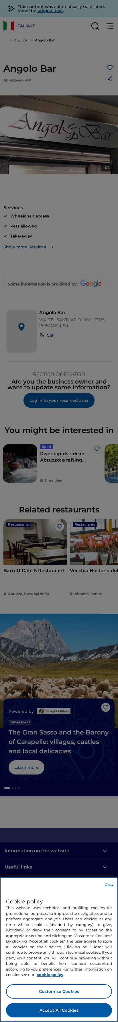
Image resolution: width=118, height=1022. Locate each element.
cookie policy (50, 974)
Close (109, 885)
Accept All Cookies (59, 1010)
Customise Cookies (59, 991)
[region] (59, 949)
